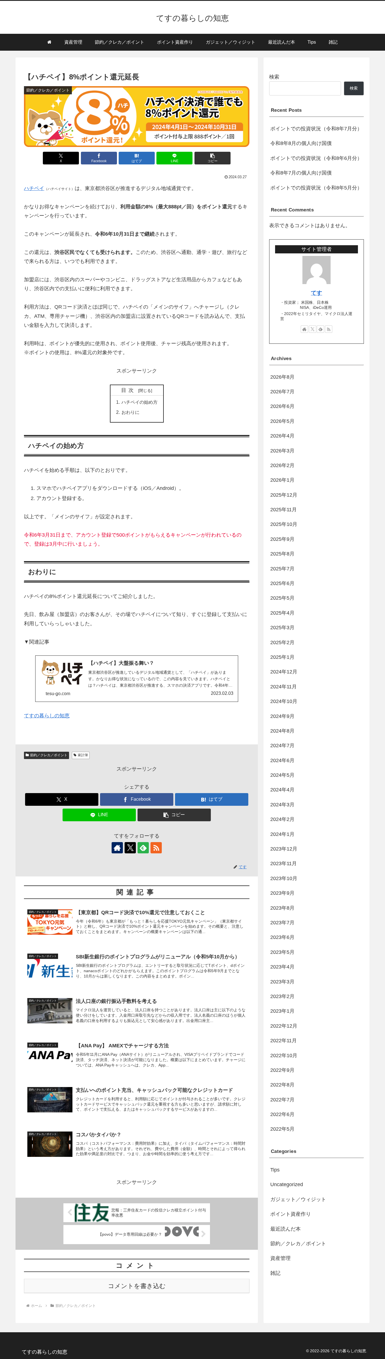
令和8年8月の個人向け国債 (301, 143)
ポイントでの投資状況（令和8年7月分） (316, 128)
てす (316, 293)
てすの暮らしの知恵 (47, 715)
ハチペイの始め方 (139, 402)
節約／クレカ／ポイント (48, 755)
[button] (212, 158)
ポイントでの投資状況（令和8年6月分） (316, 158)
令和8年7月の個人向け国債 (301, 173)
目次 (128, 390)
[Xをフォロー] (130, 847)
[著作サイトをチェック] (117, 847)
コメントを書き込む (137, 1285)
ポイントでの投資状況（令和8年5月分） (316, 188)
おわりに (130, 412)
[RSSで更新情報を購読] (156, 847)
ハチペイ (34, 188)
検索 (274, 77)
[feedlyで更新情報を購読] (143, 847)
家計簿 (83, 755)
